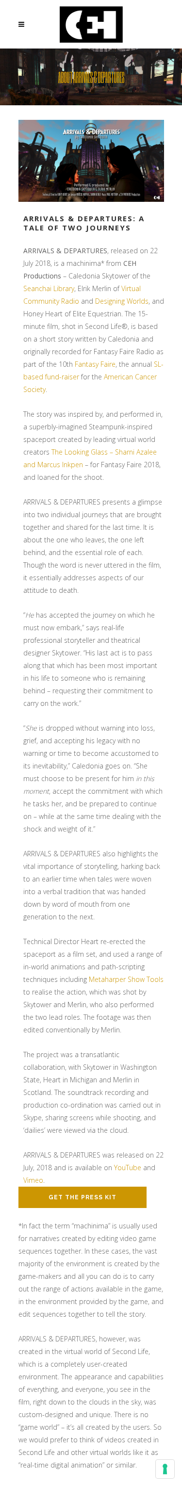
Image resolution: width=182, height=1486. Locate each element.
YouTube (127, 1167)
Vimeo (33, 1180)
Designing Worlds (122, 301)
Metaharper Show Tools (126, 979)
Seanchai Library (48, 288)
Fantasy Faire (95, 364)
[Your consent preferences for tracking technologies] (165, 1469)
